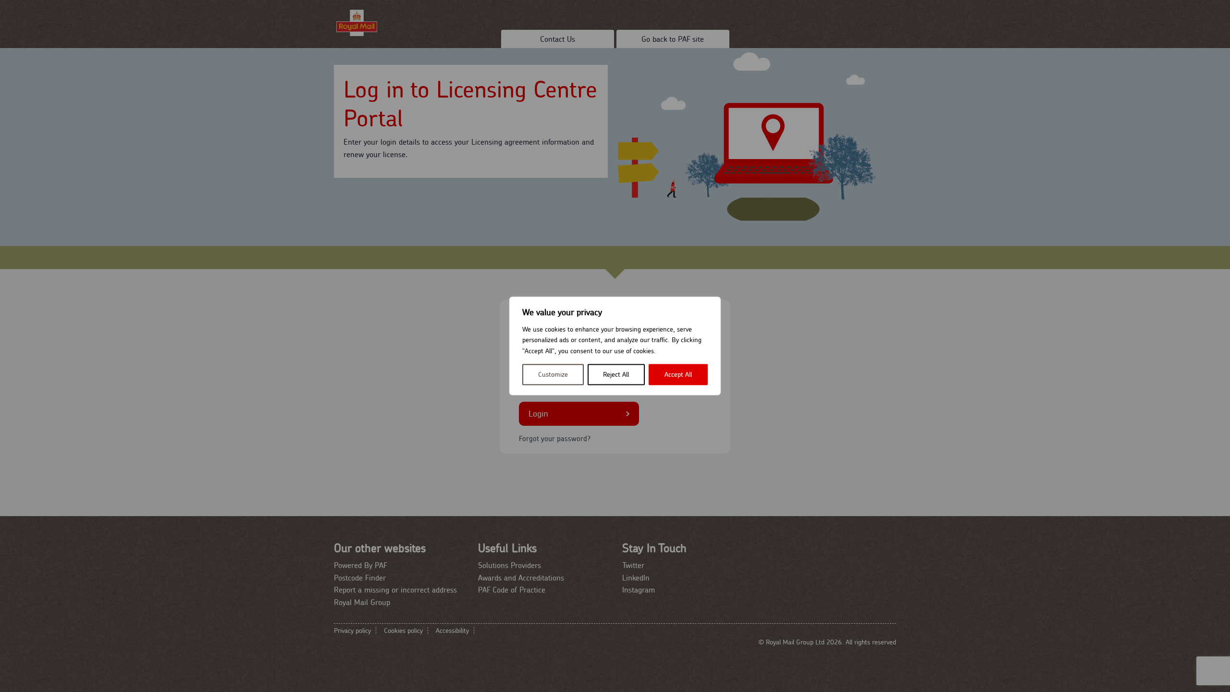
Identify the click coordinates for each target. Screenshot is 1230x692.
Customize (553, 375)
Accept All (678, 375)
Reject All (616, 375)
